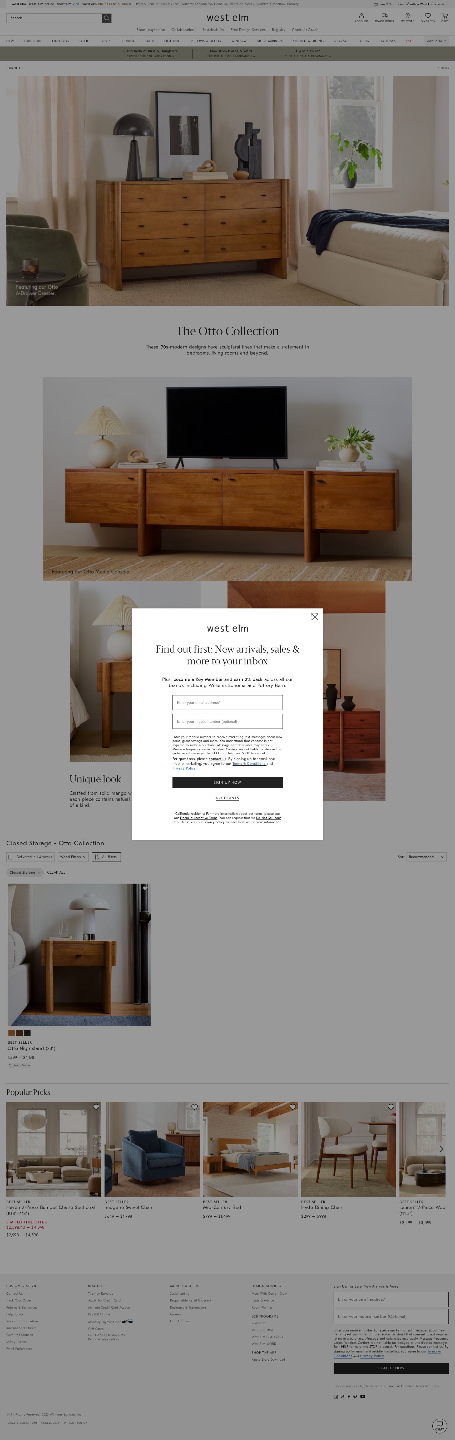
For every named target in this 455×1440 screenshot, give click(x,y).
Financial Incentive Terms (198, 818)
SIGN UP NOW (227, 782)
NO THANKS (227, 798)
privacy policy (214, 822)
